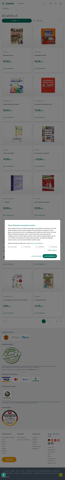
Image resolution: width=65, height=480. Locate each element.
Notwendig (14, 247)
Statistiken (41, 247)
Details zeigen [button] (52, 250)
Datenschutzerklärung (37, 243)
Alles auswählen (49, 256)
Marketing (54, 247)
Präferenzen (27, 247)
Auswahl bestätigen (36, 256)
